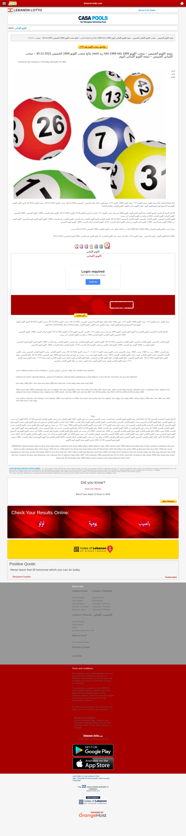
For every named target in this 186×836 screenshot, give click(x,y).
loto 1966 (81, 458)
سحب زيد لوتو (87, 419)
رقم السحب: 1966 (97, 431)
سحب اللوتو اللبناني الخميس (128, 422)
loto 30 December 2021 (103, 449)
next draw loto (57, 452)
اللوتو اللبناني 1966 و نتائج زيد (108, 437)
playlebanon (16, 452)
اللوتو (83, 38)
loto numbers (20, 455)
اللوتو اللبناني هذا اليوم (51, 437)
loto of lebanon (135, 455)
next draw (112, 452)
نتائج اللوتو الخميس (70, 428)
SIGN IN (93, 282)
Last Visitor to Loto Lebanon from (91, 778)
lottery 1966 (88, 446)
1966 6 (48, 452)
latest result (91, 458)
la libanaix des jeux (166, 446)
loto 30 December (69, 458)
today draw (55, 446)
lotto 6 (142, 446)
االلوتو (68, 440)
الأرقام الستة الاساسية (167, 419)
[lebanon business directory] (93, 549)
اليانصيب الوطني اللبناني (97, 434)
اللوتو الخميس (129, 437)
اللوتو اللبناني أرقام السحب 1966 (73, 437)
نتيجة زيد (51, 425)
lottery (90, 449)
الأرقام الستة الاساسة (155, 425)
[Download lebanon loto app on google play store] (93, 755)
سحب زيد (58, 428)
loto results (30, 452)
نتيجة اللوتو (131, 419)
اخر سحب (91, 437)
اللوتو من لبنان (56, 434)
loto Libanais (32, 62)
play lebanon (161, 452)
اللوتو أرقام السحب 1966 (80, 422)
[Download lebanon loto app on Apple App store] (93, 769)
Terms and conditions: (82, 668)
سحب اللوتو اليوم (36, 428)
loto (13, 455)
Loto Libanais (51, 455)
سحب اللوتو (19, 422)
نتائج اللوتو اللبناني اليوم (144, 431)
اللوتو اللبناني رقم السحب (116, 419)
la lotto (46, 446)
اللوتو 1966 (72, 425)
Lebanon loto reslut (104, 458)
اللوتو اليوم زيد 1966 (132, 428)
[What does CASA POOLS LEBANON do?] (93, 19)
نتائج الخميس (48, 428)
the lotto (152, 452)
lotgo (73, 455)
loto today (40, 452)
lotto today (161, 455)
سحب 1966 (159, 431)
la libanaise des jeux (145, 449)
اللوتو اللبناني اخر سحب (61, 419)
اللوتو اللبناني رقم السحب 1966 (110, 428)
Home (30, 38)
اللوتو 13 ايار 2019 (23, 434)
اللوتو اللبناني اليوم (98, 422)
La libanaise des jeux (110, 468)
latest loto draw (80, 449)
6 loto (127, 458)
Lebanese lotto (31, 449)
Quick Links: (78, 586)
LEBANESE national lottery (22, 446)
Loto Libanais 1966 (93, 455)
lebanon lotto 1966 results (104, 446)
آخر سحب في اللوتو (82, 431)
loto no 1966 (59, 449)
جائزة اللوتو (89, 440)
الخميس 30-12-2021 (148, 419)
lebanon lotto (119, 458)
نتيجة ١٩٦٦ (63, 425)
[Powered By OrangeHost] (93, 818)
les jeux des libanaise (36, 455)
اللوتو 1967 (76, 419)
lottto (137, 446)
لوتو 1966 (75, 434)
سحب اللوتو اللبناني (23, 425)
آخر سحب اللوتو (31, 431)
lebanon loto (127, 452)
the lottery (118, 449)
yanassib (106, 455)
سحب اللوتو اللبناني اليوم (149, 434)
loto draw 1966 (129, 449)
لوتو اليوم (44, 425)
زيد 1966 (109, 431)
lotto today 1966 (46, 449)
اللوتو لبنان (37, 437)
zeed (127, 455)
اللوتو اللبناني (53, 422)
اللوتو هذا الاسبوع (17, 431)
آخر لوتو (37, 422)
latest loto (69, 449)
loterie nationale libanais (83, 452)
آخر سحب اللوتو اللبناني (40, 434)
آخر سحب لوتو (146, 428)
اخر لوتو (44, 422)
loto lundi (171, 452)
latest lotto (130, 446)
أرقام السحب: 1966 (24, 437)
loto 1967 (68, 452)
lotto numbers (152, 446)
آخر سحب (83, 434)
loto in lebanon (64, 455)
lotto (23, 452)
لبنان (138, 419)
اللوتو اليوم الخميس (168, 434)
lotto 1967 (80, 455)
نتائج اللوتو (36, 425)
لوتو (121, 437)
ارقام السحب (111, 422)
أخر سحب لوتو (122, 425)
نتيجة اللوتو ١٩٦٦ (109, 425)
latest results (19, 449)
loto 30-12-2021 (117, 455)
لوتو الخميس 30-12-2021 (105, 440)
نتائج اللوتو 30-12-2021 (87, 428)
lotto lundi (39, 446)
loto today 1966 (149, 455)
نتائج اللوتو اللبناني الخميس (150, 422)
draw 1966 (77, 446)
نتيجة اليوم (24, 428)
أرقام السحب (64, 422)
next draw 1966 (100, 452)
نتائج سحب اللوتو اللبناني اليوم (90, 425)
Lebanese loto (66, 446)
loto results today (140, 452)
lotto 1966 (159, 449)
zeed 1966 (120, 446)
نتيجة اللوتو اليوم (77, 440)
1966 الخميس (113, 434)
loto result (168, 449)
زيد (57, 425)
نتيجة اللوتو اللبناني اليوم (129, 434)
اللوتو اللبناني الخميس (137, 425)
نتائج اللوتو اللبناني (66, 431)
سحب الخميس (99, 419)
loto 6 (119, 452)
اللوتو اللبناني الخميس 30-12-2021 (38, 419)
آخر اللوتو (66, 434)
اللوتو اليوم (29, 422)
